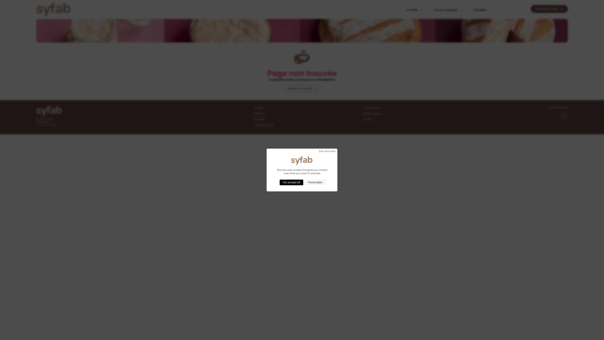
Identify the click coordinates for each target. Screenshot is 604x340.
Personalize (315, 182)
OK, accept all (291, 182)
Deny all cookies (327, 151)
